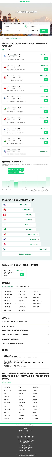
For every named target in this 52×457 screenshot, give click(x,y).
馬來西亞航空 (22, 403)
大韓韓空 (6, 399)
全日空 (34, 396)
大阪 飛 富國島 (22, 307)
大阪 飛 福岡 (22, 291)
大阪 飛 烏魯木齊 (8, 291)
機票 (7, 38)
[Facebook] (18, 437)
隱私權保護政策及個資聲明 (24, 455)
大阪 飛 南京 (22, 300)
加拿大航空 (24, 358)
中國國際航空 (36, 409)
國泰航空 (35, 399)
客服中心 (29, 425)
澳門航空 (21, 412)
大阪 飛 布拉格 (7, 310)
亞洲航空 (21, 406)
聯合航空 (35, 415)
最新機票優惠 (36, 387)
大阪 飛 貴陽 (22, 294)
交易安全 (32, 455)
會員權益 (24, 425)
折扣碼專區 (7, 387)
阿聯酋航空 (7, 415)
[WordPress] (29, 437)
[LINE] (33, 437)
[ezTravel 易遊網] (26, 1)
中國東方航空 (7, 409)
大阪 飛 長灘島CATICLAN (10, 303)
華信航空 (35, 393)
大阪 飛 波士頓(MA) (8, 294)
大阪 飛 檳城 (7, 300)
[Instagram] (25, 437)
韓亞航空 (21, 399)
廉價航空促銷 (7, 390)
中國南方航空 (22, 409)
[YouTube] (22, 437)
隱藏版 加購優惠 (22, 390)
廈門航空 (6, 412)
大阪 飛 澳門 (22, 310)
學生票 (20, 387)
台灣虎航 (35, 403)
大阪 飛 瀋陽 (36, 297)
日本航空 (21, 396)
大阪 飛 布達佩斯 (23, 297)
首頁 (3, 38)
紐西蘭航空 (35, 418)
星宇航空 (21, 393)
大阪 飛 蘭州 (36, 291)
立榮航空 (6, 396)
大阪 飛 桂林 (7, 307)
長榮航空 (19, 358)
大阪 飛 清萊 (36, 307)
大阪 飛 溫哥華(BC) (37, 300)
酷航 (5, 406)
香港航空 (35, 412)
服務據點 (34, 425)
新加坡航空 (7, 403)
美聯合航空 (29, 358)
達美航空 (6, 418)
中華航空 (35, 390)
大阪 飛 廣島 (22, 303)
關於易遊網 (18, 425)
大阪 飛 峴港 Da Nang (38, 303)
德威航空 (35, 406)
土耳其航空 (21, 415)
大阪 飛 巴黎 (7, 297)
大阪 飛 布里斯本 (37, 294)
